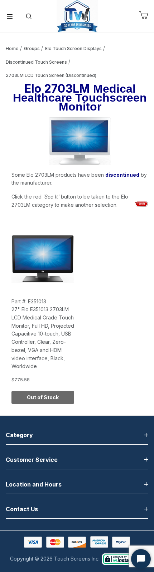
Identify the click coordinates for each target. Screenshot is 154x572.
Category (19, 435)
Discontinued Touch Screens (36, 62)
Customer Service (32, 459)
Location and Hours (34, 484)
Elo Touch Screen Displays (73, 48)
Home (12, 48)
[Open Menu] (9, 16)
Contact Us (22, 509)
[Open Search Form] (29, 16)
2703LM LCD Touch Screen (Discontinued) (51, 75)
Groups (32, 48)
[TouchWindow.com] (77, 16)
